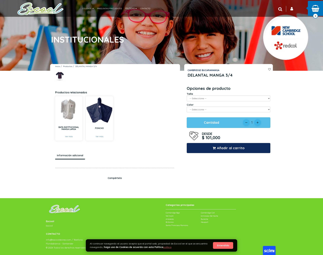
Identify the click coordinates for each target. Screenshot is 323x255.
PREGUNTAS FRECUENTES (109, 8)
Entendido (223, 245)
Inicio (57, 66)
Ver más (69, 136)
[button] (88, 8)
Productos (67, 66)
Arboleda (170, 219)
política (167, 247)
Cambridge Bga (173, 213)
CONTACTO (145, 8)
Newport (204, 222)
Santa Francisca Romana (177, 225)
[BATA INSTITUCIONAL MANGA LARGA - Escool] (69, 110)
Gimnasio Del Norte (209, 216)
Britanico (170, 222)
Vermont (169, 216)
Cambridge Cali (208, 213)
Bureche (204, 219)
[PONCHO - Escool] (99, 110)
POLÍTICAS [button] (130, 8)
